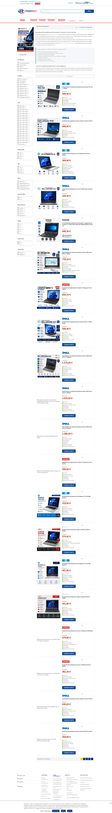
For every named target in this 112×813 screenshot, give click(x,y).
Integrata (22, 254)
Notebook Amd (23, 86)
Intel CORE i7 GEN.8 (24, 133)
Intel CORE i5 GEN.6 (24, 113)
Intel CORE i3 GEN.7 (24, 109)
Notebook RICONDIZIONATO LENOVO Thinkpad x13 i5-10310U (77, 463)
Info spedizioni (56, 799)
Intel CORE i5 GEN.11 (24, 122)
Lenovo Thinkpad (24, 84)
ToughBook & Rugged (25, 97)
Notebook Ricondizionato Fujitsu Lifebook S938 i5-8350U (76, 530)
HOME (37, 3)
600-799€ (22, 211)
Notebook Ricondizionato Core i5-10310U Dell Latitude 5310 (77, 189)
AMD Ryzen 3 (22, 106)
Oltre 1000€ (22, 215)
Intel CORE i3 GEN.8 (24, 111)
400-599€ (22, 210)
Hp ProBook (22, 82)
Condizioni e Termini (85, 786)
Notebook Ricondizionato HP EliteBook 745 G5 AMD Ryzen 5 (76, 564)
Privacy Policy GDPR (84, 784)
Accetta (69, 810)
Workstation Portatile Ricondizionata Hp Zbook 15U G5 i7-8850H (77, 87)
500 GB (21, 172)
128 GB (21, 169)
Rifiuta (63, 810)
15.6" (21, 229)
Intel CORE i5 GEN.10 (24, 120)
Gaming (21, 66)
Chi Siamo (82, 782)
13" (20, 226)
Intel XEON (22, 144)
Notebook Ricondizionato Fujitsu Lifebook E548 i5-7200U (76, 597)
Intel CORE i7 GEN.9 (24, 135)
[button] (110, 803)
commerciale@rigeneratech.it (27, 3)
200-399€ (22, 208)
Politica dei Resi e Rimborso (86, 780)
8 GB (21, 153)
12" (20, 224)
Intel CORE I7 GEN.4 (24, 126)
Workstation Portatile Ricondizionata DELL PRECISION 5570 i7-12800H (77, 392)
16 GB (21, 154)
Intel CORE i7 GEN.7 (24, 131)
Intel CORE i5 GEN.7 (24, 115)
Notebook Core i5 (24, 90)
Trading (21, 70)
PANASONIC (22, 181)
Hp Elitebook (23, 81)
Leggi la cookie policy (45, 811)
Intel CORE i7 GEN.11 (24, 138)
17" (20, 233)
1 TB (21, 167)
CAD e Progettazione (24, 63)
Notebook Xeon (23, 95)
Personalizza (56, 810)
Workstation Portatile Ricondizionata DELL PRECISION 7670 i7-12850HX (77, 356)
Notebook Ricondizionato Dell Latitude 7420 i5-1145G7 (77, 121)
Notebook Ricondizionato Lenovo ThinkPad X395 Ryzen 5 (77, 631)
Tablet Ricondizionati (46, 794)
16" (20, 231)
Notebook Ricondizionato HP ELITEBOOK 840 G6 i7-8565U (76, 154)
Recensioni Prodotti (45, 798)
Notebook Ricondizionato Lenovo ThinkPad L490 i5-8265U (76, 665)
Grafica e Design (23, 68)
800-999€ (21, 213)
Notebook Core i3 (24, 88)
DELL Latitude (23, 79)
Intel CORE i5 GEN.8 (24, 117)
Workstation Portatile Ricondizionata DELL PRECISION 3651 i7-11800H (77, 253)
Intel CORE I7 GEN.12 (24, 140)
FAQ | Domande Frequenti (86, 778)
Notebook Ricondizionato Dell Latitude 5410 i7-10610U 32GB (77, 322)
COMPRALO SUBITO (69, 109)
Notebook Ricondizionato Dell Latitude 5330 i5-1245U (77, 731)
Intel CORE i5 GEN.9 (24, 118)
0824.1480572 (24, 1)
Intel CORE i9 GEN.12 (24, 142)
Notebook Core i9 (24, 93)
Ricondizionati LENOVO (25, 188)
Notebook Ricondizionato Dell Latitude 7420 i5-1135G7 (77, 699)
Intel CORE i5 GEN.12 (24, 124)
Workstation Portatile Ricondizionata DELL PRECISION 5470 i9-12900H (77, 427)
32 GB (21, 156)
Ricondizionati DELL (24, 183)
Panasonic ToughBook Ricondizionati (44, 790)
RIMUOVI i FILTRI (22, 54)
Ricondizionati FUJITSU (25, 185)
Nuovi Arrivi (43, 796)
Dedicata (22, 252)
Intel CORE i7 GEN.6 (24, 129)
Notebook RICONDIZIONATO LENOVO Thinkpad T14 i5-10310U (77, 288)
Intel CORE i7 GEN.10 (24, 137)
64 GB (21, 158)
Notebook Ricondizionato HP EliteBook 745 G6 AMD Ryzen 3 (76, 497)
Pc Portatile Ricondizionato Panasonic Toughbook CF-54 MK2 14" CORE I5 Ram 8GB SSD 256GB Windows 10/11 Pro (77, 224)
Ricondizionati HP (24, 187)
